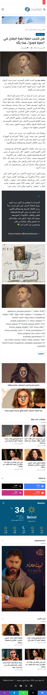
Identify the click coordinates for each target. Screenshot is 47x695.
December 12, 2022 (31, 237)
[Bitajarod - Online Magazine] (33, 9)
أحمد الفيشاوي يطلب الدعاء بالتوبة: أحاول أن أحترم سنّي (13, 439)
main (40, 354)
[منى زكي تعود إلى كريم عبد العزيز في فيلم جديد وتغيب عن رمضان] (12, 454)
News (35, 29)
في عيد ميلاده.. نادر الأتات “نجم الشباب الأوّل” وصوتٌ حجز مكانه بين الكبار (35, 440)
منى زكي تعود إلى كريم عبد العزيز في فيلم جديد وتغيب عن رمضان (13, 464)
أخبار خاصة (28, 29)
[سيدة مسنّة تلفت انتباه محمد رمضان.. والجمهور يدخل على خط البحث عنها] (12, 654)
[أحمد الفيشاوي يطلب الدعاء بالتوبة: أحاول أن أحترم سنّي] (12, 431)
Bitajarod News (8, 680)
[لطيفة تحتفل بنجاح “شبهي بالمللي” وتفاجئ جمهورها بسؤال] (34, 455)
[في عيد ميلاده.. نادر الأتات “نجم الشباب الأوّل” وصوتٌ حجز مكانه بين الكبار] (34, 431)
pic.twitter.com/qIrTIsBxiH (28, 228)
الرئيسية (40, 29)
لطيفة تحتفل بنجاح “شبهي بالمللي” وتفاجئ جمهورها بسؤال (36, 465)
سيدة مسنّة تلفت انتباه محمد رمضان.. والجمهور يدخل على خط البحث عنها (12, 665)
